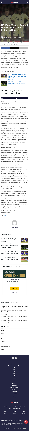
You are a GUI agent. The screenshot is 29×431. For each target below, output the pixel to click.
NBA (14, 369)
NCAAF (14, 377)
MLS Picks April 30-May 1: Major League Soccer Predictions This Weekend (17, 76)
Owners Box (14, 389)
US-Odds (7, 428)
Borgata (3, 338)
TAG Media (24, 428)
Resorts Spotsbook (5, 346)
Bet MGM (3, 333)
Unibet (2, 349)
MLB (14, 378)
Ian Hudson (8, 37)
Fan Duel (14, 391)
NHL (15, 371)
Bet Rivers (3, 336)
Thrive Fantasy (14, 393)
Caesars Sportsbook (14, 279)
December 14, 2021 (17, 37)
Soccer (10, 42)
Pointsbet (3, 344)
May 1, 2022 (11, 79)
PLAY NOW (14, 288)
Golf (14, 375)
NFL (14, 367)
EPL (5, 215)
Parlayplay (14, 385)
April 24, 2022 (11, 85)
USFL (24, 415)
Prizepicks (14, 383)
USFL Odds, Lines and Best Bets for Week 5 (11, 314)
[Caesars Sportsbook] (14, 274)
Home (2, 42)
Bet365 (3, 330)
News (6, 42)
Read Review (15, 292)
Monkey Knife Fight (14, 387)
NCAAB (14, 411)
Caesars (3, 341)
